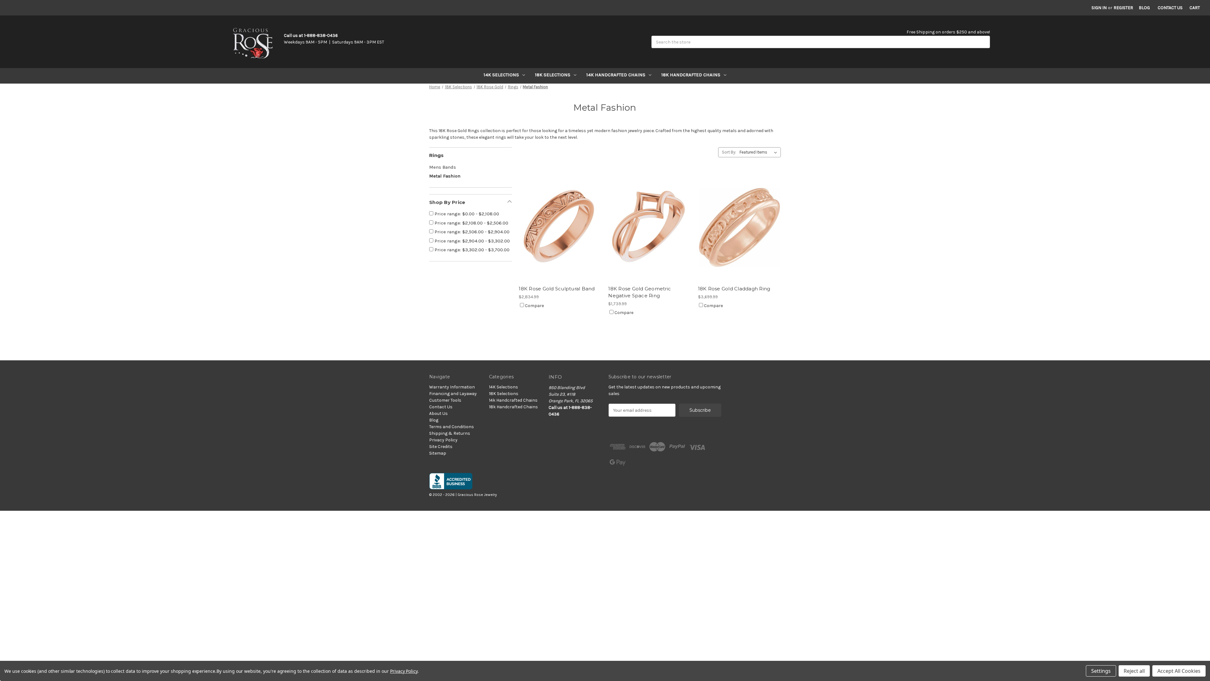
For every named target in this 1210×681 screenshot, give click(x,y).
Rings (436, 155)
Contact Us (1170, 7)
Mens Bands (442, 167)
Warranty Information (452, 387)
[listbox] (760, 152)
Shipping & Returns (449, 433)
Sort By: (729, 152)
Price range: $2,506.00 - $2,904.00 (471, 232)
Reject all (1134, 670)
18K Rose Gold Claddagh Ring (734, 289)
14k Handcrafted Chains (615, 75)
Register (1123, 7)
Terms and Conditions (451, 426)
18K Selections (552, 75)
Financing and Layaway (453, 393)
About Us (438, 413)
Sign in (1099, 7)
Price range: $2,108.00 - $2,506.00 (470, 223)
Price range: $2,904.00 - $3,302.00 (471, 241)
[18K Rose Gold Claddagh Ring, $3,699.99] (739, 227)
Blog (1144, 7)
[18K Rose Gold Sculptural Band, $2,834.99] (560, 227)
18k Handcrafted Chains (690, 75)
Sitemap (437, 453)
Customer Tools (445, 400)
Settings (1101, 670)
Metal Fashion (444, 176)
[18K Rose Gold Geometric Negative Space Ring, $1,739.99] (649, 227)
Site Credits (440, 446)
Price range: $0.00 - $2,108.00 (466, 214)
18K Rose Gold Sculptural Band (557, 289)
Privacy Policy (443, 440)
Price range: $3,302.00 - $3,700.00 (471, 250)
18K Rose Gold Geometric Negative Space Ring (639, 292)
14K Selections (501, 75)
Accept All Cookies (1179, 670)
